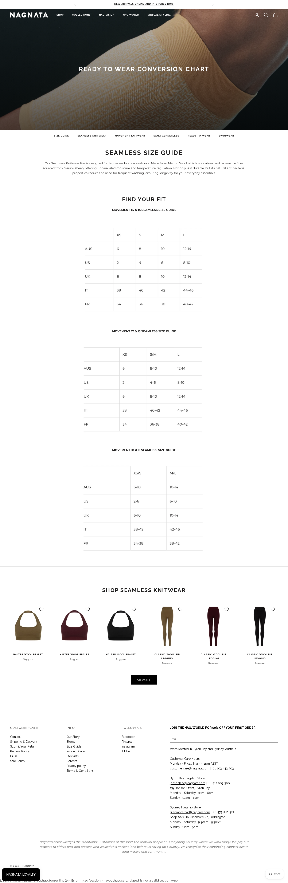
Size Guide (74, 746)
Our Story (73, 736)
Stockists (73, 756)
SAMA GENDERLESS (166, 135)
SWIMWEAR (226, 135)
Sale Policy (17, 761)
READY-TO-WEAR (199, 135)
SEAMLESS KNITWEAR (92, 135)
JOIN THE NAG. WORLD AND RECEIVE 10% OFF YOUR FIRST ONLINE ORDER (144, 4)
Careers (72, 761)
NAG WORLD (131, 14)
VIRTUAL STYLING (159, 14)
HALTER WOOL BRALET (28, 654)
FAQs (13, 756)
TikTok (126, 751)
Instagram (128, 746)
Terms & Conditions (80, 770)
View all (144, 680)
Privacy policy (76, 766)
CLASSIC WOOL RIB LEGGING (167, 656)
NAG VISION (106, 14)
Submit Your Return (23, 746)
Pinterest (127, 741)
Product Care (76, 751)
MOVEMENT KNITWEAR (130, 135)
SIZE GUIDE (61, 135)
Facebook (128, 736)
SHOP (60, 14)
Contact (15, 736)
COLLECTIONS (81, 14)
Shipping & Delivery (23, 741)
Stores (71, 741)
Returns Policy (20, 751)
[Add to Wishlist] (41, 609)
